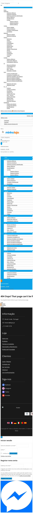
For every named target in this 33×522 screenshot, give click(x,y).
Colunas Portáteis (11, 89)
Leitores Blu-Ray (11, 94)
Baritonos (9, 39)
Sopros (5, 37)
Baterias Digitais (11, 34)
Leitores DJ (9, 68)
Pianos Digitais (10, 27)
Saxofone (9, 52)
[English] (8, 423)
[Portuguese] (21, 423)
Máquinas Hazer (11, 85)
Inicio (5, 10)
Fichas (8, 108)
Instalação (6, 102)
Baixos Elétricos (11, 17)
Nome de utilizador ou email (8, 445)
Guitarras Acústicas (11, 14)
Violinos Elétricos (11, 59)
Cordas (8, 20)
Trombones (10, 53)
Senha (3, 449)
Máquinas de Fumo (11, 83)
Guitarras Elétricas (11, 13)
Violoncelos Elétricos (12, 60)
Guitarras (6, 11)
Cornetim (9, 42)
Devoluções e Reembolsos (9, 347)
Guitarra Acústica (14, 23)
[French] (11, 423)
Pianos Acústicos (11, 29)
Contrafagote (10, 43)
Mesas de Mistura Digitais (13, 78)
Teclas (5, 26)
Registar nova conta (6, 478)
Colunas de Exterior (11, 105)
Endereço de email (6, 465)
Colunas (9, 88)
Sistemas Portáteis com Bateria (15, 76)
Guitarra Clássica (14, 21)
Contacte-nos (6, 364)
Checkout (5, 370)
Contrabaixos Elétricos (12, 62)
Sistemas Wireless (11, 101)
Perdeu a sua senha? (6, 456)
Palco (5, 82)
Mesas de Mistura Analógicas (14, 79)
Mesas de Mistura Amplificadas (14, 81)
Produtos (5, 341)
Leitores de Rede (11, 97)
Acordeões (9, 31)
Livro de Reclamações (8, 372)
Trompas (9, 55)
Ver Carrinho (6, 367)
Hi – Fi (5, 86)
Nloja (16, 430)
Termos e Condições (8, 344)
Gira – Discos (10, 69)
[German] (14, 423)
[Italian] (18, 423)
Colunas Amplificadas (12, 73)
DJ (4, 63)
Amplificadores (10, 18)
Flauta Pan (9, 47)
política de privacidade (25, 475)
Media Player (10, 98)
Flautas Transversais (12, 49)
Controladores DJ (11, 66)
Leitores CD (10, 92)
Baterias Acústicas (11, 36)
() (11, 124)
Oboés (8, 50)
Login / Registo (6, 361)
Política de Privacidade (8, 349)
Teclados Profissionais (12, 30)
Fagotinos (9, 44)
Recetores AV (10, 99)
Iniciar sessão (13, 453)
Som (5, 72)
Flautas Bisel (10, 46)
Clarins (8, 40)
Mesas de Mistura (11, 65)
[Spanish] (25, 423)
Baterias (6, 33)
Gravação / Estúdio (11, 70)
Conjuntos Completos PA (13, 75)
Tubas (8, 56)
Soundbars (9, 91)
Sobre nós (5, 338)
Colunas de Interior (11, 104)
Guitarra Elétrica (14, 24)
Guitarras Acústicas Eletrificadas (15, 16)
